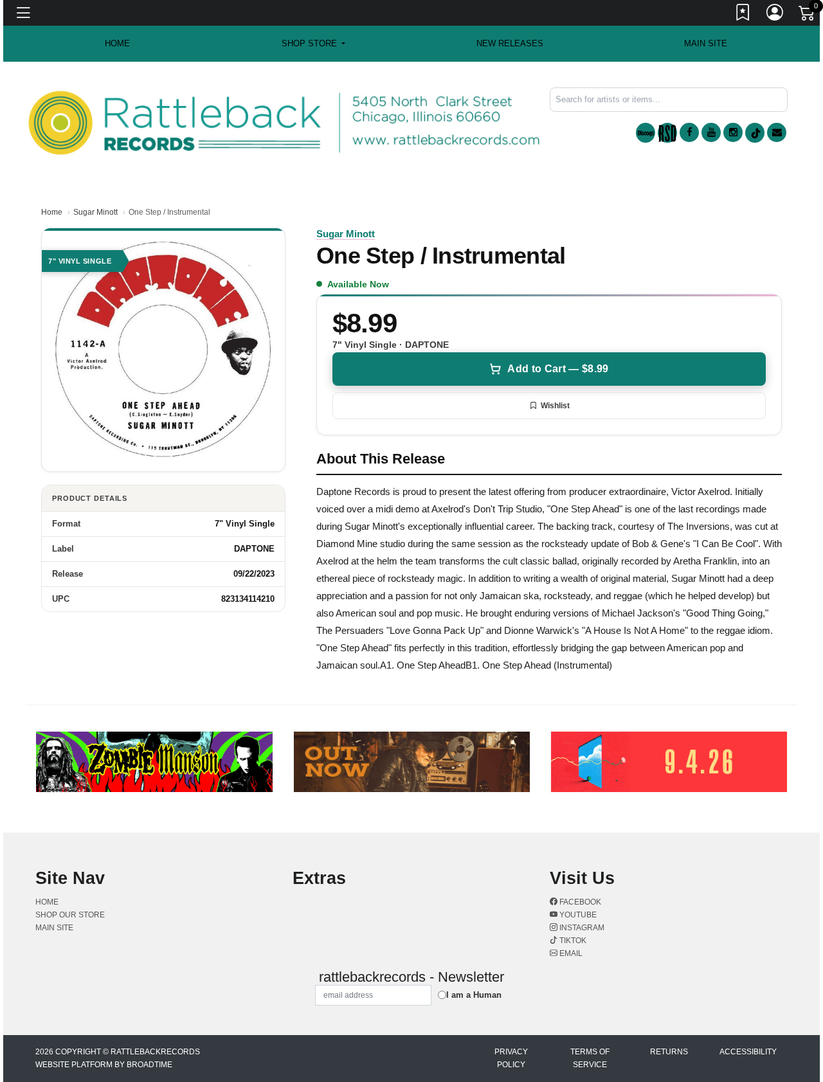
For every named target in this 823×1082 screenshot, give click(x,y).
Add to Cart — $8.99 (557, 368)
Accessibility (748, 1051)
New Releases (509, 43)
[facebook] (689, 132)
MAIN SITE (705, 43)
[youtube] (711, 132)
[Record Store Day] (667, 133)
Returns (669, 1051)
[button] (313, 43)
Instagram (580, 927)
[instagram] (733, 132)
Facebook (579, 901)
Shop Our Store (70, 914)
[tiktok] (755, 133)
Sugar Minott (95, 212)
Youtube (577, 914)
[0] (807, 15)
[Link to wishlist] (743, 15)
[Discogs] (645, 133)
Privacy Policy (511, 1058)
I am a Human (474, 995)
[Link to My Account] (775, 15)
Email (570, 953)
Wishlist (555, 405)
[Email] (777, 132)
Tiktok (571, 940)
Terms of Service (590, 1058)
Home (51, 212)
